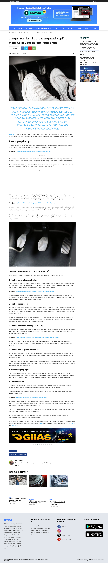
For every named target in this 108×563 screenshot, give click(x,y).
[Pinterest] (30, 48)
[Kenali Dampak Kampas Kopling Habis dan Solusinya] (18, 485)
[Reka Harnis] (11, 463)
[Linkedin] (18, 465)
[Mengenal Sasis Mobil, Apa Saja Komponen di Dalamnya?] (59, 486)
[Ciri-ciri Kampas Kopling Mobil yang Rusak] (38, 486)
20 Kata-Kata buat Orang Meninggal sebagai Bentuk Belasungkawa (87, 59)
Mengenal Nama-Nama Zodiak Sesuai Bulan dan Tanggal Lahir (88, 48)
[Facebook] (91, 1)
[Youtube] (98, 1)
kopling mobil (13, 454)
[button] (95, 28)
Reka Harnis (13, 53)
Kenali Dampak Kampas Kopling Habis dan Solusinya (17, 500)
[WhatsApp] (34, 48)
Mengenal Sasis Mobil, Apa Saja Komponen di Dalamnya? (57, 502)
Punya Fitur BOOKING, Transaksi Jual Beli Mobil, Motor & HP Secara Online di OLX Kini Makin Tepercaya (89, 43)
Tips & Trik (11, 33)
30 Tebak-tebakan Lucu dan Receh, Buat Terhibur (89, 63)
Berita (51, 499)
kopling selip (22, 454)
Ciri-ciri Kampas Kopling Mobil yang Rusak (37, 501)
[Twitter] (96, 1)
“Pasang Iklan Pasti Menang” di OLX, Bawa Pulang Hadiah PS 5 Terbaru (88, 53)
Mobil (10, 497)
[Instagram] (93, 1)
